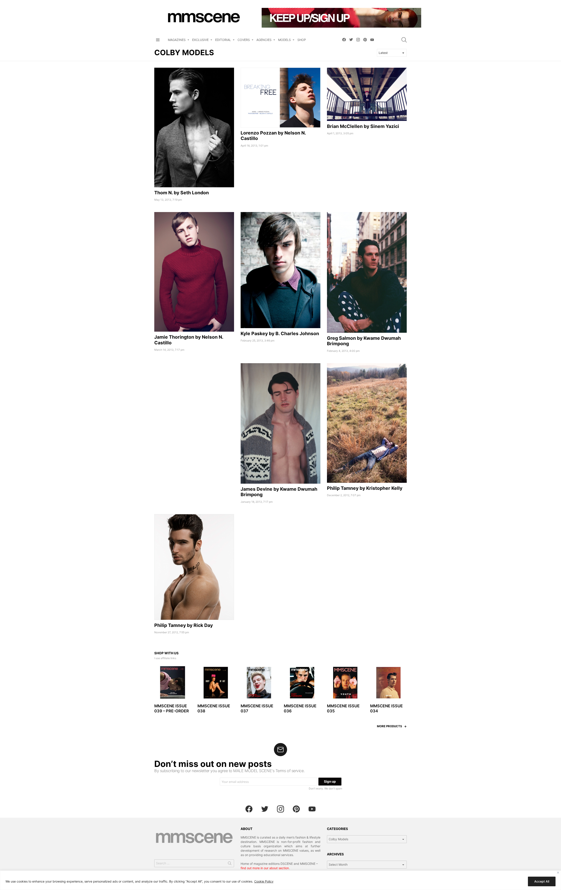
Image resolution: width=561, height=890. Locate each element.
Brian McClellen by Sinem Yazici (363, 126)
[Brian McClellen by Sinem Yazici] (367, 94)
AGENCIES (264, 40)
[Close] (558, 873)
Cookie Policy (263, 881)
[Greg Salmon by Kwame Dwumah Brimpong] (367, 272)
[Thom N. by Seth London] (194, 127)
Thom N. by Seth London (181, 192)
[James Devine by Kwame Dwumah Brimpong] (280, 423)
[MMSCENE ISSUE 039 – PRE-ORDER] (172, 682)
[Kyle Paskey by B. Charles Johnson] (280, 270)
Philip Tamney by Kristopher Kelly (364, 488)
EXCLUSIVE (200, 40)
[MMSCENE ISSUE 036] (302, 682)
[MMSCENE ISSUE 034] (388, 682)
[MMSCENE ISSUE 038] (215, 682)
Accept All (541, 881)
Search (229, 864)
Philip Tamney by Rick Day (183, 625)
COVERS (244, 40)
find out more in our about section (265, 868)
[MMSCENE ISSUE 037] (259, 682)
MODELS (284, 40)
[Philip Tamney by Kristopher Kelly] (367, 423)
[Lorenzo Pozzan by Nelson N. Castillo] (280, 97)
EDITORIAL (223, 40)
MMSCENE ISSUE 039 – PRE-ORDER (171, 708)
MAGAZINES (177, 40)
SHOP (301, 40)
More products (389, 726)
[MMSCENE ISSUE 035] (345, 682)
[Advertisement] (194, 394)
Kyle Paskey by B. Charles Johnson (280, 333)
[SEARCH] (404, 39)
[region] (280, 880)
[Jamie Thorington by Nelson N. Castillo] (194, 272)
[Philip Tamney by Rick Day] (194, 567)
